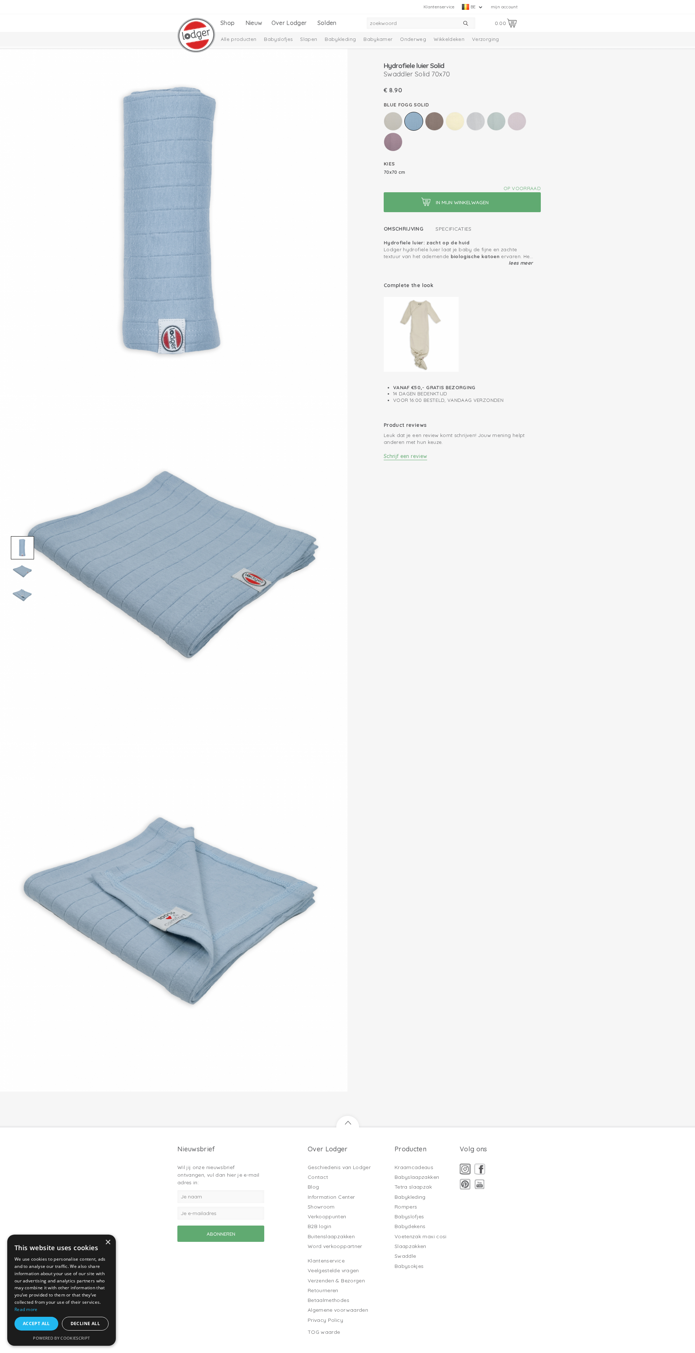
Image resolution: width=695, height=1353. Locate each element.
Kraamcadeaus (414, 1167)
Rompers (406, 1206)
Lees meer (521, 263)
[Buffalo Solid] (434, 121)
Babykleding (340, 39)
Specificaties (453, 229)
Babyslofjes (278, 39)
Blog (313, 1187)
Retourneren (323, 1290)
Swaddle (405, 1256)
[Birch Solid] (393, 121)
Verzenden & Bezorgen (336, 1280)
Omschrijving (403, 229)
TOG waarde (324, 1332)
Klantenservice (439, 6)
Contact (318, 1177)
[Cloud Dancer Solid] (475, 121)
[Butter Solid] (455, 121)
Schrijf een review (405, 456)
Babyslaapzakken (417, 1177)
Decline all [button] (85, 1323)
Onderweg (413, 39)
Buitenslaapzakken (331, 1236)
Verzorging (485, 39)
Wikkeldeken (449, 39)
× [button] (107, 1242)
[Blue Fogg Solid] (413, 121)
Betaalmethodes (328, 1300)
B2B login (319, 1226)
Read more (26, 1309)
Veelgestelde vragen (333, 1270)
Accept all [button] (36, 1323)
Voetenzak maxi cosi (421, 1236)
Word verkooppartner (335, 1246)
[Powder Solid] (516, 121)
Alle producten (239, 39)
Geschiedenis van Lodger (339, 1167)
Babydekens (410, 1226)
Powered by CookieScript (61, 1338)
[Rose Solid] (393, 142)
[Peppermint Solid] (496, 121)
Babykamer (377, 39)
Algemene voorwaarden (338, 1310)
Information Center (331, 1197)
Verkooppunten (327, 1216)
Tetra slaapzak (413, 1187)
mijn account (504, 6)
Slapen (308, 39)
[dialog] (61, 1290)
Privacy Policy (325, 1320)
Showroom (321, 1206)
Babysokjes (409, 1266)
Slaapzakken (410, 1246)
